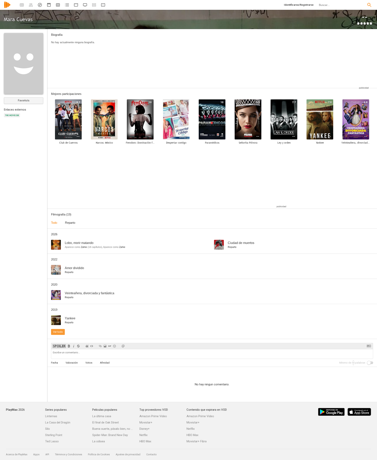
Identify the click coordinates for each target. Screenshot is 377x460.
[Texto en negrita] (69, 346)
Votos (88, 362)
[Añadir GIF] (109, 346)
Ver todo (58, 331)
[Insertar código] (91, 346)
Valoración (72, 362)
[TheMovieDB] (12, 117)
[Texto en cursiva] (73, 346)
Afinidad (105, 362)
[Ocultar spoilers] (59, 346)
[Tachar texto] (78, 346)
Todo (54, 222)
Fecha (54, 362)
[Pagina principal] (7, 7)
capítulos (94, 247)
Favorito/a (23, 100)
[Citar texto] (87, 346)
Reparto (70, 222)
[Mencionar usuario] (123, 346)
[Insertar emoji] (114, 346)
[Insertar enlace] (100, 346)
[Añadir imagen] (105, 346)
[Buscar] (369, 5)
